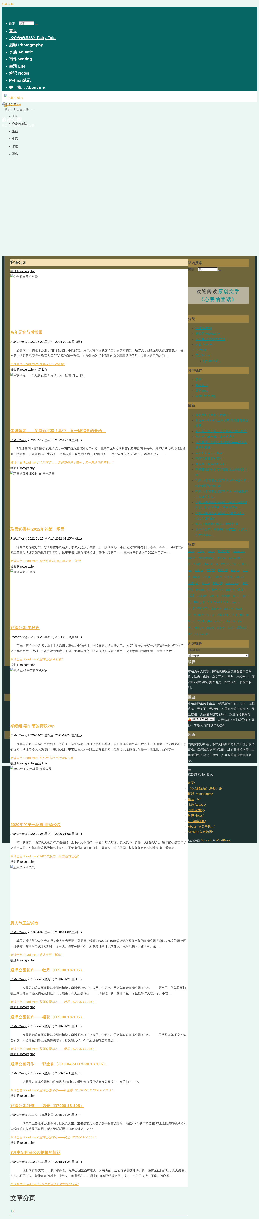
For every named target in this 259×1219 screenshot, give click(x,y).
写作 (223, 570)
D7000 (200, 608)
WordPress (206, 558)
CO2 (211, 551)
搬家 (196, 577)
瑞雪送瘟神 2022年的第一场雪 (37, 529)
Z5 (211, 570)
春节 (201, 551)
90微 (228, 577)
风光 (230, 621)
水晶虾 (204, 621)
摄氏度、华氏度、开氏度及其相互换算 (221, 431)
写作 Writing (203, 328)
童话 (216, 608)
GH (236, 596)
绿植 (206, 583)
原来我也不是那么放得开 (212, 415)
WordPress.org (205, 396)
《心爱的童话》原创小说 (204, 788)
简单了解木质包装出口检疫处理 (216, 524)
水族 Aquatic (204, 344)
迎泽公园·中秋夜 (25, 627)
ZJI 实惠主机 (196, 821)
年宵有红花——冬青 (209, 453)
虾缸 (199, 602)
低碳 (199, 627)
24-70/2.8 (239, 551)
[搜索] (36, 24)
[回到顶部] (189, 770)
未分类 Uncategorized (210, 339)
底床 (220, 627)
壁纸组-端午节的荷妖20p (32, 726)
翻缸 (210, 627)
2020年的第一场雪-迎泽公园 (35, 824)
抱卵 (235, 564)
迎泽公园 (211, 564)
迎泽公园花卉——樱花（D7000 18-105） (47, 1017)
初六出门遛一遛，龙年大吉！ (215, 436)
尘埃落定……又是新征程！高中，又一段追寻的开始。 (58, 431)
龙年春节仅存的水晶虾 (210, 464)
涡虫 (210, 615)
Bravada (206, 840)
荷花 (218, 577)
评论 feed (201, 390)
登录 (198, 379)
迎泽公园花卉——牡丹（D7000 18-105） (47, 970)
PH (197, 564)
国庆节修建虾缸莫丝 (209, 458)
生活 (221, 558)
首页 (191, 782)
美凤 (191, 558)
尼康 (202, 596)
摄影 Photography (22, 271)
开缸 (207, 577)
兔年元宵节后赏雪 (26, 332)
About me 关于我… (201, 826)
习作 (193, 583)
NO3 (239, 577)
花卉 (217, 589)
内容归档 (194, 650)
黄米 (191, 551)
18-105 (202, 633)
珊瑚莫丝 (202, 590)
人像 (219, 621)
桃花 (231, 628)
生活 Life (41, 369)
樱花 (230, 590)
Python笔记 (211, 361)
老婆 (218, 583)
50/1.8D (199, 615)
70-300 (224, 551)
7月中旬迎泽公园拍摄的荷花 (35, 1152)
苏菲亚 (223, 615)
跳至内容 (8, 4)
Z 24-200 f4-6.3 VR (218, 602)
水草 (199, 570)
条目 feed (201, 385)
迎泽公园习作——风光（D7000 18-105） (47, 1105)
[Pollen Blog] (13, 97)
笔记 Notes (202, 355)
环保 (214, 596)
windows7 (232, 583)
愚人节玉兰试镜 (24, 923)
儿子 (237, 614)
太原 (228, 609)
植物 (235, 570)
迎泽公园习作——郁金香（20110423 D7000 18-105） (58, 1064)
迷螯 (225, 564)
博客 (225, 596)
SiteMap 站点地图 (200, 832)
